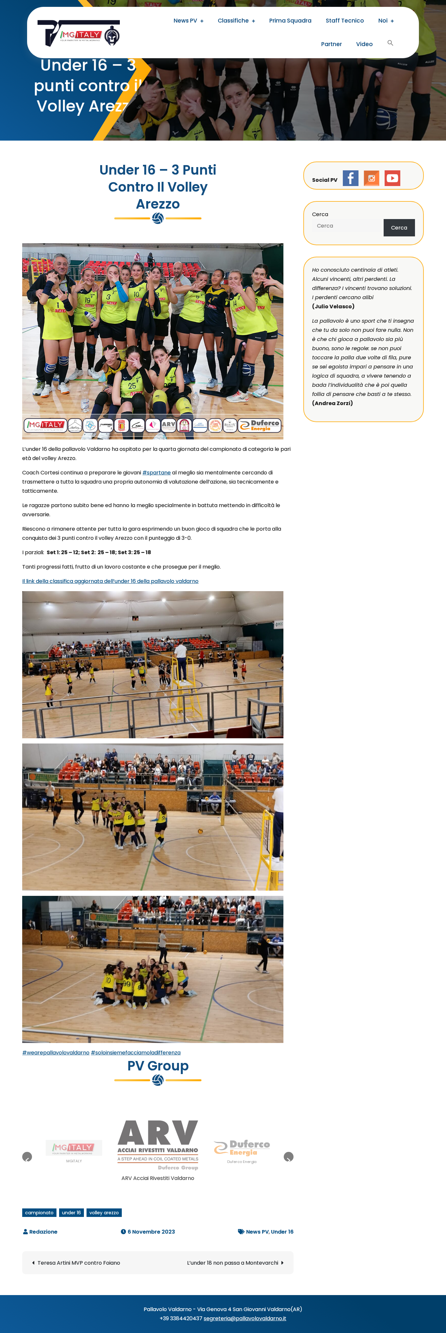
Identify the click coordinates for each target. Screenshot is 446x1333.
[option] (74, 1153)
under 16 (71, 1212)
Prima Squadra (290, 21)
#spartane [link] (156, 472)
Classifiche (233, 21)
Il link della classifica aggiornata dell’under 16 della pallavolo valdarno (110, 581)
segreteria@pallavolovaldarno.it (245, 1318)
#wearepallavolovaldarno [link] (55, 1052)
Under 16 (282, 1232)
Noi (383, 21)
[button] (27, 1157)
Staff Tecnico (345, 21)
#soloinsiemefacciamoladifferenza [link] (136, 1052)
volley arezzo (104, 1212)
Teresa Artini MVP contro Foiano (79, 1263)
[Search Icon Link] (390, 44)
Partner (331, 44)
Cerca (320, 214)
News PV (185, 21)
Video (364, 44)
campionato (39, 1212)
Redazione (43, 1232)
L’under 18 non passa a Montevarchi (232, 1263)
